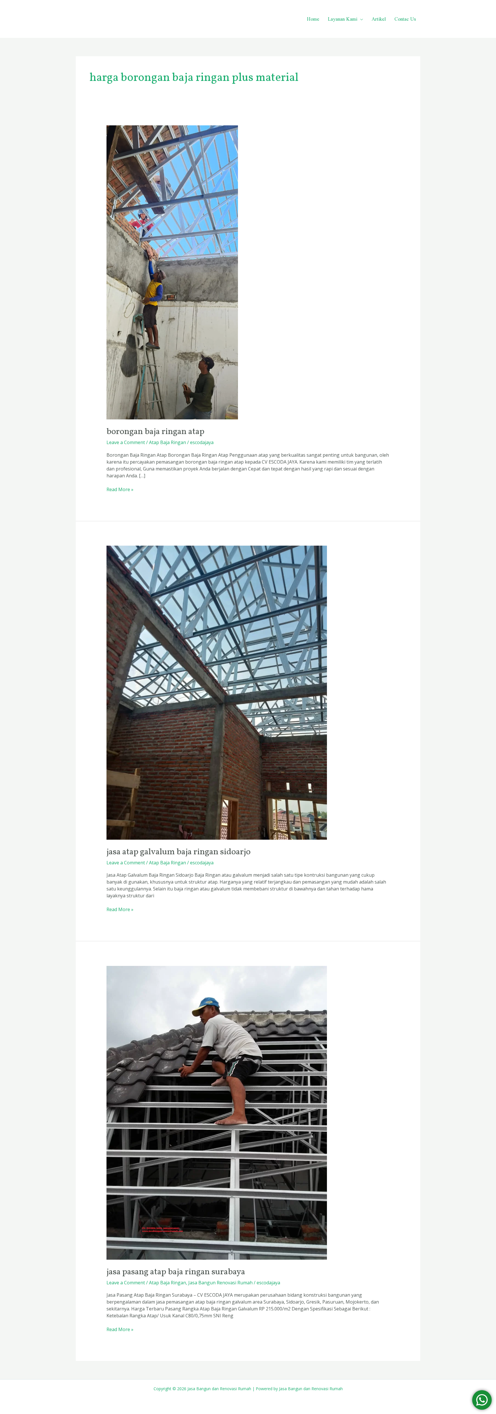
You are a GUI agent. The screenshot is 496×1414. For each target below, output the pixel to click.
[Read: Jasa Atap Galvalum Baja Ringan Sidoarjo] (216, 692)
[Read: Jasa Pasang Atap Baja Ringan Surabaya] (216, 1112)
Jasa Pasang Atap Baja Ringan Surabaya (175, 1272)
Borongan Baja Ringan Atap (155, 432)
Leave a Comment (125, 442)
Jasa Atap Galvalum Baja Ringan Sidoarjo (178, 852)
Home (313, 18)
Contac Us (405, 18)
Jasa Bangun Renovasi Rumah (220, 1282)
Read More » (119, 489)
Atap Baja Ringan (167, 442)
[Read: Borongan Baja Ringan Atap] (172, 272)
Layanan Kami (342, 18)
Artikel (379, 18)
